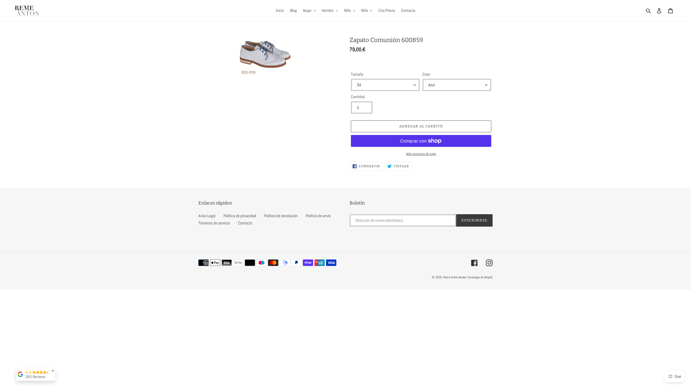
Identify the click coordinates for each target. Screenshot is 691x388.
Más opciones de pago (421, 153)
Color (426, 74)
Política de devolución (281, 215)
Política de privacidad (239, 215)
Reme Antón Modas (454, 277)
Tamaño (357, 74)
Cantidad (358, 96)
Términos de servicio (214, 223)
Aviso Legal (206, 215)
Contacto (245, 223)
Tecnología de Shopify (480, 277)
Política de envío (318, 215)
